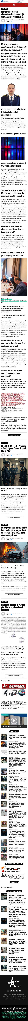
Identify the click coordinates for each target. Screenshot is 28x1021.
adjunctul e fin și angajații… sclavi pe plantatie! (12, 409)
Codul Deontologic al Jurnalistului (16, 995)
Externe (24, 997)
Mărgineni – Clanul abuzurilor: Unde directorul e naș (12, 411)
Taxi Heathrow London (7, 887)
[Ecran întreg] (25, 726)
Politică (19, 997)
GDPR (15, 1001)
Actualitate (5, 997)
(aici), (3, 299)
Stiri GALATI (9, 1015)
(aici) (9, 317)
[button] (14, 721)
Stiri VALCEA (19, 1017)
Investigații (17, 999)
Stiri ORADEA (20, 1016)
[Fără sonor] (22, 726)
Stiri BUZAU (5, 1014)
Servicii (23, 999)
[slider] (12, 726)
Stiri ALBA (4, 1012)
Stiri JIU (20, 1015)
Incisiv (8, 21)
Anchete (11, 999)
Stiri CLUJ (20, 1014)
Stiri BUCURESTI (13, 1014)
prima (3, 413)
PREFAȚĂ (5, 995)
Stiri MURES (13, 1016)
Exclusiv (6, 999)
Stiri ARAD (10, 1012)
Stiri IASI (15, 1015)
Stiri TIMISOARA (10, 1017)
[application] (14, 721)
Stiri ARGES (16, 1012)
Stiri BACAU (23, 1012)
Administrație (13, 997)
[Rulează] (3, 726)
